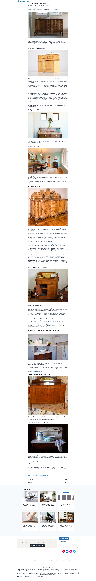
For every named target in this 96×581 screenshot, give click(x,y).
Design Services (62, 541)
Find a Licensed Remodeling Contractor (59, 561)
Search (60, 545)
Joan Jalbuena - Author (33, 5)
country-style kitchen (43, 238)
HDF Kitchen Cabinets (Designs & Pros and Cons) (58, 481)
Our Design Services (64, 538)
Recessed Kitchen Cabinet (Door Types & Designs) (37, 481)
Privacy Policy (70, 560)
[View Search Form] (76, 1)
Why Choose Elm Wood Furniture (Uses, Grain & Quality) (29, 506)
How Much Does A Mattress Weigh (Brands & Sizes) (29, 527)
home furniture (46, 78)
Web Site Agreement (46, 561)
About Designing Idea (43, 560)
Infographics (58, 560)
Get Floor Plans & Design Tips (37, 545)
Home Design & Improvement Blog (30, 560)
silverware (52, 257)
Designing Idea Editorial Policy (34, 561)
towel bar (36, 371)
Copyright (64, 560)
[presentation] (30, 496)
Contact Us (51, 560)
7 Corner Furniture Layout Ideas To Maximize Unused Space (48, 506)
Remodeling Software (63, 542)
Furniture (47, 5)
